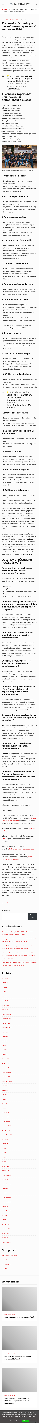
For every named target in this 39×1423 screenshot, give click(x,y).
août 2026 (5, 978)
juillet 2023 (5, 1144)
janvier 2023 (5, 1170)
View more (24, 1418)
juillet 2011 (4, 1220)
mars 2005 (5, 1237)
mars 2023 (5, 1161)
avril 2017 (4, 1193)
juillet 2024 (5, 1090)
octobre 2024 (6, 1076)
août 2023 (5, 1139)
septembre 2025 (7, 1027)
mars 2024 (5, 1108)
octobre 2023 (6, 1130)
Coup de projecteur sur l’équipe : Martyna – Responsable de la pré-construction (17, 1401)
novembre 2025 (6, 1018)
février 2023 (5, 1166)
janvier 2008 (5, 1233)
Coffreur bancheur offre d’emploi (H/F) (19, 1317)
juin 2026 (4, 987)
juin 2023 (4, 1148)
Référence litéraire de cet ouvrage (21, 849)
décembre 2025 (6, 1014)
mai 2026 (4, 992)
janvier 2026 (5, 1009)
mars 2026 (5, 1000)
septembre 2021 (6, 1184)
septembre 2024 (7, 1081)
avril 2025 (4, 1050)
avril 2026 (4, 996)
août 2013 (4, 1215)
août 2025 (5, 1032)
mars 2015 (5, 1206)
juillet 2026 (5, 983)
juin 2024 (4, 1094)
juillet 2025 (5, 1036)
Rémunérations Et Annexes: (10, 1255)
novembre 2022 (6, 1175)
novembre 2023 (6, 1126)
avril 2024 (4, 1103)
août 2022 (5, 1179)
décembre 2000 (6, 1242)
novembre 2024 (6, 1072)
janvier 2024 (5, 1117)
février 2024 (5, 1112)
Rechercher (6, 911)
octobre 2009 (6, 1228)
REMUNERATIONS (22, 4)
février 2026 (5, 1005)
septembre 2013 (6, 1211)
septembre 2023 (7, 1135)
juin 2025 (4, 1041)
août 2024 (5, 1085)
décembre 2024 (6, 1068)
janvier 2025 (5, 1063)
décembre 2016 (6, 1197)
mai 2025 (4, 1045)
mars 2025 (5, 1054)
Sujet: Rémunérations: (8, 1269)
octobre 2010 (6, 1224)
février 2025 (5, 1059)
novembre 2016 (6, 1202)
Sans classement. (9, 903)
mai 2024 (4, 1099)
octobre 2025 (6, 1023)
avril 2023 (4, 1157)
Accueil (4, 9)
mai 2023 (4, 1152)
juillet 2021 (5, 1188)
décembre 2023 (6, 1121)
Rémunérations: (6, 1260)
